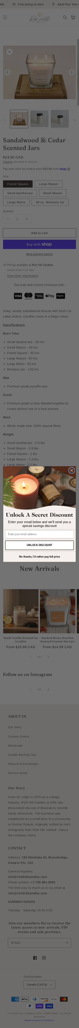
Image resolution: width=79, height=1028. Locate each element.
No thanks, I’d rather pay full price (39, 556)
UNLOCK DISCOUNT (39, 545)
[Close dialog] (72, 470)
